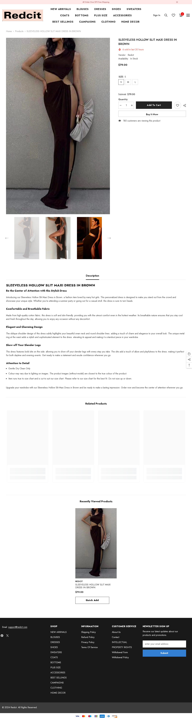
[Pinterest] (2, 635)
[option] (58, 126)
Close (177, 2)
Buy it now (152, 114)
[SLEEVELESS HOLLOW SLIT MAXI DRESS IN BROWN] (96, 543)
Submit (164, 653)
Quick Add (92, 600)
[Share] (183, 105)
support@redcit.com (17, 627)
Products (19, 31)
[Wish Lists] (173, 15)
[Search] (166, 15)
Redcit (131, 55)
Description (92, 276)
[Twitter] (7, 635)
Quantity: (123, 99)
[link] (27, 473)
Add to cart (153, 105)
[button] (7, 238)
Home (9, 31)
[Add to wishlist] (177, 105)
